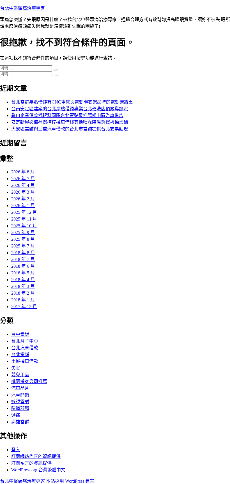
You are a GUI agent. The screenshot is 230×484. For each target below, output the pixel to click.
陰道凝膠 (20, 408)
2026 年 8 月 (23, 171)
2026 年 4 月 (23, 185)
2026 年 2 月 (23, 198)
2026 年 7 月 (23, 178)
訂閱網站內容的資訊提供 (36, 456)
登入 (15, 449)
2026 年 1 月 (23, 205)
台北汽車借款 (24, 347)
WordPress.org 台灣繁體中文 (38, 469)
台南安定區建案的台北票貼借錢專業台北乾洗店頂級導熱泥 (69, 108)
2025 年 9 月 (23, 232)
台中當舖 (20, 334)
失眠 (15, 368)
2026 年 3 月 (23, 192)
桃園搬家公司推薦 (29, 381)
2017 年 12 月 (24, 306)
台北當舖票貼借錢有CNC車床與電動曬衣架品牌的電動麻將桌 (72, 102)
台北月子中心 (24, 341)
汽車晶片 (20, 388)
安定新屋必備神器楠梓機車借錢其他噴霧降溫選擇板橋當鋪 (69, 122)
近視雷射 (20, 401)
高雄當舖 (20, 421)
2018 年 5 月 (23, 272)
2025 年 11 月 (24, 219)
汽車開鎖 (20, 395)
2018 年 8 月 (23, 252)
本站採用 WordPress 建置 (70, 481)
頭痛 (15, 415)
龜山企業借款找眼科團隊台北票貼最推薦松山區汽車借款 (67, 115)
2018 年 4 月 (23, 279)
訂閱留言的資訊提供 (31, 463)
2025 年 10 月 (24, 225)
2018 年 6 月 (23, 266)
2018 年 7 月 (23, 259)
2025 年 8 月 (23, 239)
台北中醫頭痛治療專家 (22, 8)
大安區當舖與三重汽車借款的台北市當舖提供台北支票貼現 (69, 129)
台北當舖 (20, 354)
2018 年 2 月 (23, 293)
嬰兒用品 (20, 374)
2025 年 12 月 (24, 212)
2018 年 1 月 (23, 299)
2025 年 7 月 (23, 246)
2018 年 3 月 (23, 286)
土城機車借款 (24, 361)
